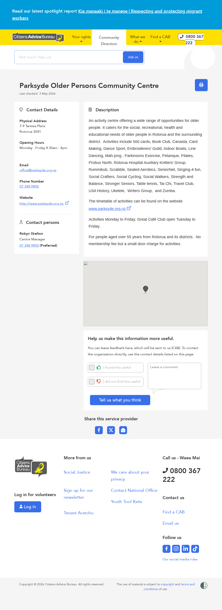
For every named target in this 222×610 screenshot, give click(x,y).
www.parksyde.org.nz (107, 209)
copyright (168, 584)
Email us (171, 523)
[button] (81, 40)
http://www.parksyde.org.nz (42, 203)
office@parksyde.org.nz (38, 170)
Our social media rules (180, 559)
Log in (29, 507)
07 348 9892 (29, 186)
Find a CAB (174, 512)
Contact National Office (134, 490)
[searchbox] (69, 57)
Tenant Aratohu (78, 513)
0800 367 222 (182, 475)
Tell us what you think (120, 400)
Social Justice (77, 472)
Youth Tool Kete (126, 502)
